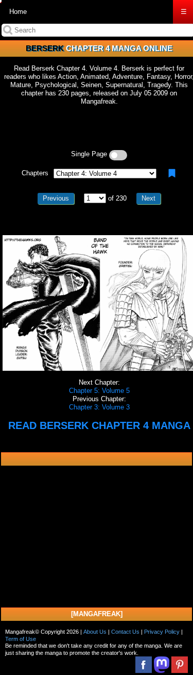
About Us (95, 632)
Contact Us (125, 632)
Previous (56, 198)
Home (18, 11)
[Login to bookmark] (172, 173)
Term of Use (20, 639)
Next (148, 198)
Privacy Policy (162, 632)
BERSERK (45, 48)
